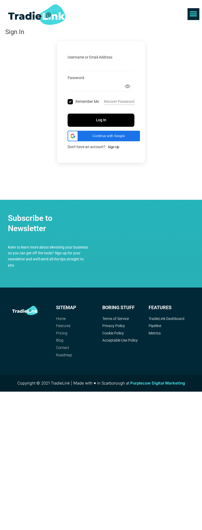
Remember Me (87, 101)
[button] (193, 14)
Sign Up (113, 147)
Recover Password (119, 101)
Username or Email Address (90, 57)
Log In (101, 120)
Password (76, 78)
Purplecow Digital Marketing (157, 383)
